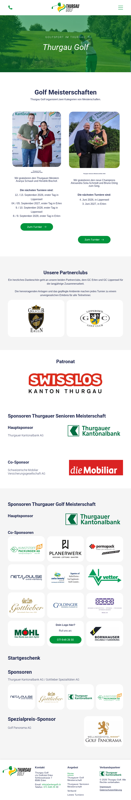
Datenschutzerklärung (111, 790)
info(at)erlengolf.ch (51, 784)
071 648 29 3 (50, 787)
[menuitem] (81, 773)
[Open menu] (120, 7)
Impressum (105, 786)
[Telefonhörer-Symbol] (10, 9)
